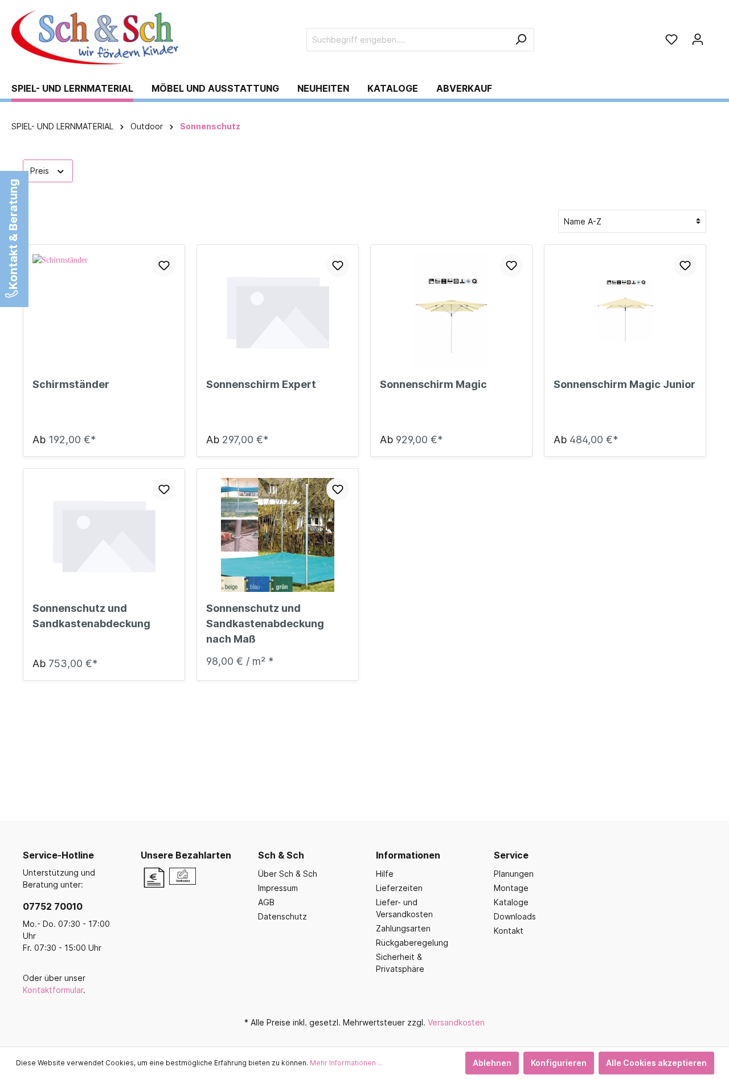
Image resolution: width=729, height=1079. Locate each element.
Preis (40, 170)
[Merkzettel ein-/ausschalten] (164, 265)
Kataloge (511, 902)
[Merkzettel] (671, 39)
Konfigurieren (559, 1063)
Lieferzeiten (399, 888)
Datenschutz (282, 916)
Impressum (278, 888)
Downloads (515, 916)
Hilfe (385, 873)
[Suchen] (520, 39)
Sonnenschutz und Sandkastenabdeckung (91, 616)
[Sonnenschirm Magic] (451, 311)
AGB (266, 902)
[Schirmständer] (103, 311)
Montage (511, 888)
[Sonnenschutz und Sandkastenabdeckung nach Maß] (277, 535)
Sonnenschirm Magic (433, 384)
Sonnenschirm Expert (261, 384)
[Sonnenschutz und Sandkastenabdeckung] (103, 535)
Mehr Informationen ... (346, 1062)
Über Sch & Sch (287, 873)
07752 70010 (53, 906)
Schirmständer (70, 384)
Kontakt (508, 930)
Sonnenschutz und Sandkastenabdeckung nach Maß (265, 623)
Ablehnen (492, 1063)
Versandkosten (456, 1022)
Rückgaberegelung (412, 942)
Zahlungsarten (403, 928)
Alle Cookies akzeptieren (656, 1063)
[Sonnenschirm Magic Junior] (625, 311)
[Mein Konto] (698, 39)
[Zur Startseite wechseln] (96, 37)
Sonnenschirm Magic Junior (624, 384)
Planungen (514, 873)
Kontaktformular (53, 990)
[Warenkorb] (714, 35)
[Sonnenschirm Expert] (277, 311)
